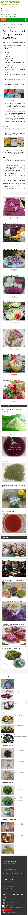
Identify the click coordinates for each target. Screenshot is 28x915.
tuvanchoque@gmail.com (13, 912)
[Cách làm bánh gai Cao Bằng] (14, 549)
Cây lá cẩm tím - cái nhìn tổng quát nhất (20, 703)
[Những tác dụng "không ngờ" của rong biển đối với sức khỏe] (7, 738)
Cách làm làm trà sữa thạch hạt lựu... (11, 354)
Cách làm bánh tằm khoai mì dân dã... (11, 328)
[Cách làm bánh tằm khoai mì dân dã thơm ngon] (14, 337)
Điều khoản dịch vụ (8, 888)
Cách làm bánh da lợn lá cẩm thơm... (11, 196)
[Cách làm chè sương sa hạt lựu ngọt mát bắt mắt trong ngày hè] (14, 311)
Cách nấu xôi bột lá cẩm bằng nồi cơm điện (12, 601)
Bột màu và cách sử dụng (16, 24)
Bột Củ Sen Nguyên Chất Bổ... (20, 771)
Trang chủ (7, 24)
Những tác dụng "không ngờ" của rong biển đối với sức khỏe (20, 735)
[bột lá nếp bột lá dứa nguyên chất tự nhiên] (14, 421)
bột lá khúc (12, 872)
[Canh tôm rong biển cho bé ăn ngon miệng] (7, 719)
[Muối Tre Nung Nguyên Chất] (7, 827)
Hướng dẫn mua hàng (8, 881)
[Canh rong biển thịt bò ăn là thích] (7, 728)
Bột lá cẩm (11, 69)
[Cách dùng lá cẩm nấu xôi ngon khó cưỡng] (7, 684)
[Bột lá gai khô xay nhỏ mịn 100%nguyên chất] (14, 472)
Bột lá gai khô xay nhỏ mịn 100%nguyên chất (12, 460)
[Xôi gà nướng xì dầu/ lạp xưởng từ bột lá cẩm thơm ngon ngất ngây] (14, 635)
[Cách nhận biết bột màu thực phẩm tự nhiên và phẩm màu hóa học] (14, 589)
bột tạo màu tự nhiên (19, 870)
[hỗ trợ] (3, 906)
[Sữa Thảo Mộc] (7, 838)
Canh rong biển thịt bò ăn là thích (20, 726)
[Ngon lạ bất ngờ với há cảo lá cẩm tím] (14, 258)
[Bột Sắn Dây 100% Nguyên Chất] (7, 764)
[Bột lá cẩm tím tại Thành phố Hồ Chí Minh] (14, 658)
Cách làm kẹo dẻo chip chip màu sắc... (12, 380)
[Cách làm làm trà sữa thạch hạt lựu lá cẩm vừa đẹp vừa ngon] (14, 363)
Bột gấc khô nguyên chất (8, 511)
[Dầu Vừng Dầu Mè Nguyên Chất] (7, 849)
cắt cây (4, 875)
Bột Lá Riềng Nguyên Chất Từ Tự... (20, 786)
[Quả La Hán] (7, 753)
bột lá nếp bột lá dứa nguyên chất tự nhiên (12, 409)
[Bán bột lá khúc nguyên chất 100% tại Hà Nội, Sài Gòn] (14, 498)
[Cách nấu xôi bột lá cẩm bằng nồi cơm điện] (14, 611)
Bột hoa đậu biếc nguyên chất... (19, 808)
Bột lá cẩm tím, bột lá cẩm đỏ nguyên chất (12, 434)
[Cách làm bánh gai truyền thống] (14, 569)
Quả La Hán (16, 749)
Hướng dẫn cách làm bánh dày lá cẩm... (12, 223)
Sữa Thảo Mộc (17, 833)
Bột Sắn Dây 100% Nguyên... (20, 760)
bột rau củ (11, 870)
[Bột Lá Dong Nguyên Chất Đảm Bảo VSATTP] (7, 801)
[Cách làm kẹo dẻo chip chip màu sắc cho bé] (14, 390)
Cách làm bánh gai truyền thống (9, 560)
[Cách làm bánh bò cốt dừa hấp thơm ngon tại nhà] (14, 285)
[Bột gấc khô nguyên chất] (14, 523)
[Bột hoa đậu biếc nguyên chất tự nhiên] (7, 812)
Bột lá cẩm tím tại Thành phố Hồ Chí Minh (11, 648)
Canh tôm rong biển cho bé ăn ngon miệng (20, 716)
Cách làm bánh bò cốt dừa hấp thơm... (12, 275)
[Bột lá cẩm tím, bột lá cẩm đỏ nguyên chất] (14, 446)
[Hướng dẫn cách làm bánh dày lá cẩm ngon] (14, 232)
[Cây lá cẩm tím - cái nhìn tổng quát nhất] (7, 705)
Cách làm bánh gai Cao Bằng (8, 540)
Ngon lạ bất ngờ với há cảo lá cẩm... (11, 249)
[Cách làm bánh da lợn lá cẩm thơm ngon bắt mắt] (14, 206)
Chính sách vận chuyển (9, 886)
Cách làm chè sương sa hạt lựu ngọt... (12, 301)
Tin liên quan (5, 193)
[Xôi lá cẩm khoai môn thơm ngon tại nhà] (7, 695)
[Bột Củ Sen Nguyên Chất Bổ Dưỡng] (7, 775)
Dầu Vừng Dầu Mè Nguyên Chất (19, 845)
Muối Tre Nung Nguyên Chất (20, 823)
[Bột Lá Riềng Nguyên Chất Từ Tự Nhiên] (7, 790)
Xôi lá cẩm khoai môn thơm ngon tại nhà (20, 692)
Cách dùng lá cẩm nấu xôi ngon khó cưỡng (19, 681)
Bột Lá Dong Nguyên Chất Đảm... (19, 797)
